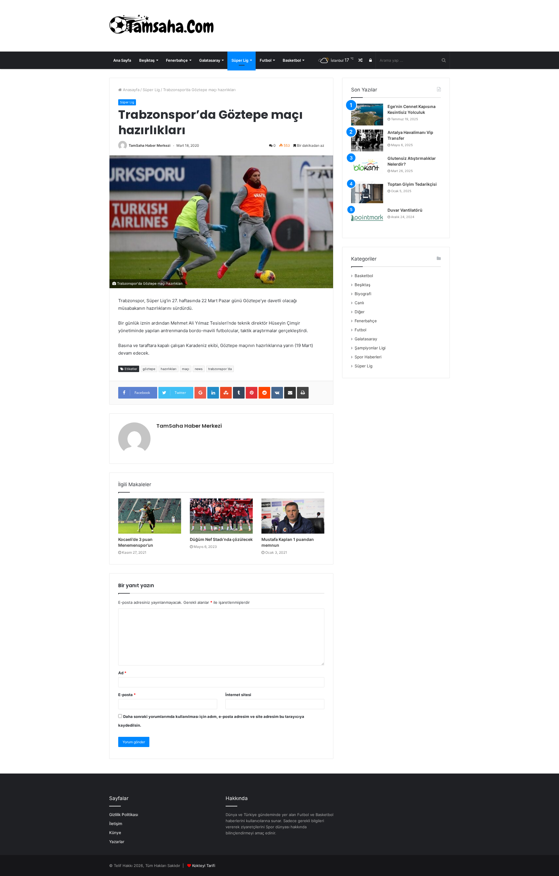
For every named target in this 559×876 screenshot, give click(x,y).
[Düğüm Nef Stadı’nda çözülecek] (221, 516)
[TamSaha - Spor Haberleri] (163, 26)
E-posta (127, 694)
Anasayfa (130, 89)
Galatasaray (209, 60)
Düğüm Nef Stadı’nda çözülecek (221, 539)
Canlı (359, 302)
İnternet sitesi (238, 694)
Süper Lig (239, 60)
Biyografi (363, 293)
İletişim (115, 823)
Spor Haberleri (368, 357)
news (199, 369)
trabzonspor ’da (220, 369)
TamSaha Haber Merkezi (149, 145)
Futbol (265, 60)
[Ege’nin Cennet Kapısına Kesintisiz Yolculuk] (367, 114)
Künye (115, 832)
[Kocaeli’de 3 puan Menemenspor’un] (149, 516)
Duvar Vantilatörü (405, 210)
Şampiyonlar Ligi (370, 348)
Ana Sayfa (122, 60)
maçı (185, 369)
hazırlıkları (168, 369)
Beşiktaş (147, 60)
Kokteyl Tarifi (203, 865)
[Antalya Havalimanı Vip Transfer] (367, 140)
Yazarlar (116, 841)
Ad (122, 672)
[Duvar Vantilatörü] (367, 218)
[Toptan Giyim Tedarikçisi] (367, 192)
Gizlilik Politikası (123, 814)
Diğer (360, 311)
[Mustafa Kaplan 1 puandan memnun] (292, 516)
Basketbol (292, 60)
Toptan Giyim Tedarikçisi (412, 184)
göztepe (149, 369)
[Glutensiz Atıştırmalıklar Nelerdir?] (367, 166)
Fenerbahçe (177, 60)
